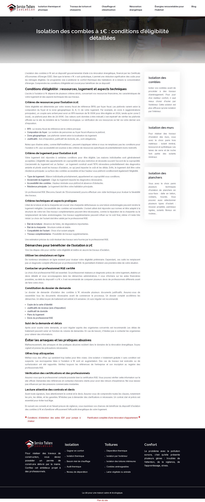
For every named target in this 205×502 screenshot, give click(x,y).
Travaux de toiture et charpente (80, 8)
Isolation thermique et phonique (49, 8)
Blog (193, 6)
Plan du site (102, 500)
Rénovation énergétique (136, 8)
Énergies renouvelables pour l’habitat (169, 8)
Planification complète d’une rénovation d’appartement (112, 418)
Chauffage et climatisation (108, 8)
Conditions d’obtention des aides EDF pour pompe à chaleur (54, 419)
